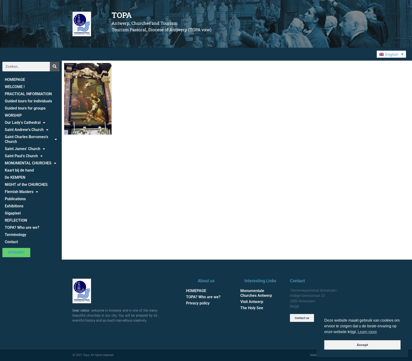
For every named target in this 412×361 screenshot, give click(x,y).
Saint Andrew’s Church (24, 129)
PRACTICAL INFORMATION (28, 94)
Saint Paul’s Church (21, 156)
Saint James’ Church (22, 148)
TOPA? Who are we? (22, 227)
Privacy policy (198, 303)
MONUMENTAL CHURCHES (28, 163)
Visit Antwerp (251, 301)
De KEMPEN (15, 177)
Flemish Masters (19, 191)
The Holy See (251, 308)
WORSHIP (13, 115)
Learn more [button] (367, 332)
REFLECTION (16, 220)
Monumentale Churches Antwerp (256, 293)
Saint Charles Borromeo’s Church (26, 139)
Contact (11, 242)
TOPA (122, 15)
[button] (391, 54)
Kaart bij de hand (19, 170)
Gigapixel (13, 213)
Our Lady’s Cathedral (23, 122)
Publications (15, 199)
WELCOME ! (15, 86)
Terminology (15, 234)
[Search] (54, 66)
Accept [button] (362, 345)
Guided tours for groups (25, 108)
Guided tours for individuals (28, 101)
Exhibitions (14, 206)
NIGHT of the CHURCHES (26, 184)
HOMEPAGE (15, 79)
